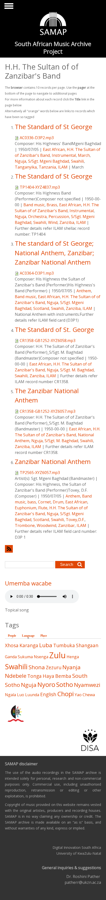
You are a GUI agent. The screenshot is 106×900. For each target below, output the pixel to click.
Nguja (20, 161)
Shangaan (87, 645)
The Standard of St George (53, 126)
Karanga (28, 645)
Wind (52, 222)
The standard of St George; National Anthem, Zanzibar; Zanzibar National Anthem (54, 253)
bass (31, 502)
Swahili (77, 161)
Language (29, 635)
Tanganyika (26, 167)
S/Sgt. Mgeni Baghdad (48, 161)
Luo (20, 694)
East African (54, 149)
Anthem (83, 290)
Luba (45, 645)
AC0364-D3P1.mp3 (37, 273)
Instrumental (64, 155)
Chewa (89, 694)
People (12, 635)
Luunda (32, 694)
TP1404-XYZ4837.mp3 (40, 187)
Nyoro (46, 684)
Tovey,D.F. (75, 519)
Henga (73, 656)
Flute (42, 508)
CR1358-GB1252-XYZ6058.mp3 (47, 340)
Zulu (57, 655)
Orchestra (37, 216)
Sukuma (25, 656)
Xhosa (11, 645)
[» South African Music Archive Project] (53, 24)
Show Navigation (8, 7)
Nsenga (41, 656)
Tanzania (47, 167)
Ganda (11, 656)
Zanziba (66, 222)
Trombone (25, 525)
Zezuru (53, 667)
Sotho (64, 684)
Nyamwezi (87, 685)
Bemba (63, 676)
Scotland (41, 308)
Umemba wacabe (28, 583)
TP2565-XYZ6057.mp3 (40, 472)
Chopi (65, 694)
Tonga (34, 676)
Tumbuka (64, 645)
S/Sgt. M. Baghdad (77, 370)
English (48, 694)
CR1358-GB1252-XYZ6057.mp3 (47, 411)
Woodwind (46, 525)
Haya (48, 676)
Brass (52, 204)
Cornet (44, 502)
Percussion (59, 216)
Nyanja (71, 667)
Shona (37, 667)
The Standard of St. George (54, 329)
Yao (78, 694)
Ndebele (15, 676)
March (84, 155)
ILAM (63, 167)
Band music (34, 204)
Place (43, 635)
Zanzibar (66, 525)
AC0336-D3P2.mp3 (37, 137)
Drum (58, 502)
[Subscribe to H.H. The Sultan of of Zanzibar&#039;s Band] (53, 549)
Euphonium (25, 508)
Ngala (10, 694)
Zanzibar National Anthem (53, 461)
